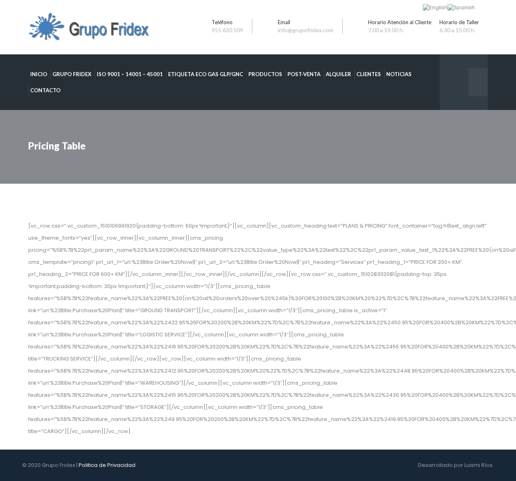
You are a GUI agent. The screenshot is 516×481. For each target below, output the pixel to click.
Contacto (45, 90)
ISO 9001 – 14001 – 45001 (130, 74)
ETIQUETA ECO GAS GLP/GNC (205, 74)
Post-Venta (303, 74)
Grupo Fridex (72, 74)
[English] (435, 7)
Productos (265, 74)
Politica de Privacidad (107, 465)
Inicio (38, 74)
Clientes (368, 74)
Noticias (399, 74)
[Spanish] (461, 7)
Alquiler (338, 74)
